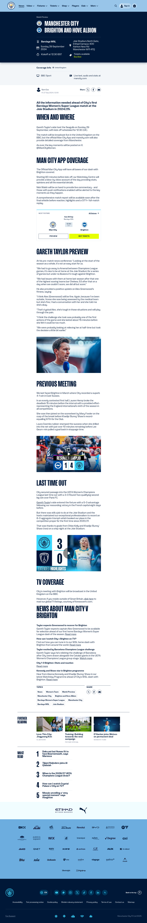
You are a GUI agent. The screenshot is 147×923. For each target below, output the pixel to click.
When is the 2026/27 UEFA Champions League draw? (57, 774)
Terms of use (106, 902)
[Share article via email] (99, 90)
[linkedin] (98, 892)
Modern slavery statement (72, 902)
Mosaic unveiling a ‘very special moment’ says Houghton (55, 795)
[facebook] (91, 892)
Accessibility (18, 902)
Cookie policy (52, 902)
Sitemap (131, 902)
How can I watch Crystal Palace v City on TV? (55, 785)
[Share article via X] (88, 90)
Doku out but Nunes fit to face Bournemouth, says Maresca (55, 753)
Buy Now (77, 57)
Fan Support (10, 916)
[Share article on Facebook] (93, 90)
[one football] (105, 892)
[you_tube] (56, 892)
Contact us (119, 902)
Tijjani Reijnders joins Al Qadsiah (54, 764)
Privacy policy (92, 902)
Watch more (86, 658)
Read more (70, 634)
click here (88, 599)
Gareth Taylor (43, 502)
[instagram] (70, 892)
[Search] (115, 5)
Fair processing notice (35, 902)
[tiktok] (84, 892)
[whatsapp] (63, 892)
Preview (53, 236)
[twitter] (77, 892)
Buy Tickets (84, 236)
